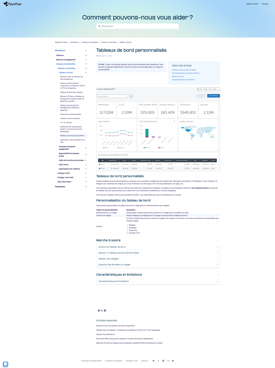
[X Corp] (102, 311)
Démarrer (60, 55)
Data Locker (63, 164)
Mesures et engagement (65, 60)
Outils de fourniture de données (71, 160)
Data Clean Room (64, 182)
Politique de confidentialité (91, 361)
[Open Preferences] (5, 364)
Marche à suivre (178, 76)
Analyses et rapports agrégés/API (67, 147)
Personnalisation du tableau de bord (185, 73)
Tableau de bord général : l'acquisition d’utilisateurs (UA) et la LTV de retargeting (128, 330)
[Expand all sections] (218, 240)
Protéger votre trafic (66, 177)
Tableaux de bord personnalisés (184, 70)
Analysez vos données (109, 42)
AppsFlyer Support (61, 42)
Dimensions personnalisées (70, 114)
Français (265, 4)
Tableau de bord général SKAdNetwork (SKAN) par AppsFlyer (69, 107)
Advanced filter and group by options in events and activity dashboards (124, 339)
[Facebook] (99, 311)
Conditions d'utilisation (113, 361)
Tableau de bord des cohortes (71, 92)
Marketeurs (75, 42)
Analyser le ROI (64, 173)
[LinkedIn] (105, 311)
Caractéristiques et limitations (183, 80)
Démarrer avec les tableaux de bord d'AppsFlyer (115, 326)
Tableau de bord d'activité (70, 118)
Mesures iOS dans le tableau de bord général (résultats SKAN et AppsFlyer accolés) (129, 343)
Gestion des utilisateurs (105, 334)
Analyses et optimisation (89, 42)
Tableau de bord (252, 4)
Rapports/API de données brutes (69, 154)
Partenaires (60, 186)
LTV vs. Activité (66, 122)
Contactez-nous (132, 361)
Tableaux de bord (125, 42)
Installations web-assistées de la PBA (72, 141)
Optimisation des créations (69, 169)
